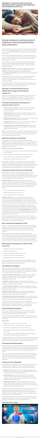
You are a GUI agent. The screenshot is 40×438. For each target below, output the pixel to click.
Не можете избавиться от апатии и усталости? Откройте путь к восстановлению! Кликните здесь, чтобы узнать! (18, 42)
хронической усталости (14, 50)
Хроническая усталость (29, 370)
